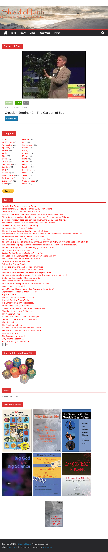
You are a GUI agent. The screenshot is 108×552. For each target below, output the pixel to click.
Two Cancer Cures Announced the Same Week (22, 269)
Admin (24, 107)
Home (13, 33)
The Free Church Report (12, 325)
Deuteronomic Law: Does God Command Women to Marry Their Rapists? (34, 220)
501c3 (4, 139)
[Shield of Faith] (5, 33)
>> (7, 344)
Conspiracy (7, 164)
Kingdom (26, 153)
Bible (4, 156)
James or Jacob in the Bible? (14, 286)
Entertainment (8, 175)
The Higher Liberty (10, 322)
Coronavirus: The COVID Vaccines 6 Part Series (22, 211)
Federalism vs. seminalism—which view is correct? (24, 236)
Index (57, 33)
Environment (7, 178)
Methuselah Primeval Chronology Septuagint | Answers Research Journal (34, 275)
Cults (4, 170)
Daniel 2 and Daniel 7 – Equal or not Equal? (21, 316)
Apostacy (6, 147)
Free (24, 142)
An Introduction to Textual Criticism (17, 228)
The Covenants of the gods (14, 336)
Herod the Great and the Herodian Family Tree (22, 267)
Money (25, 156)
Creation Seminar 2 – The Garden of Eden (35, 112)
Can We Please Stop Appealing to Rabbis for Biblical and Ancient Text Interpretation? (39, 244)
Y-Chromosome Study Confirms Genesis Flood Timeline (26, 239)
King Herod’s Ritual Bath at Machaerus (19, 280)
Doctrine (6, 172)
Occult (25, 161)
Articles (5, 150)
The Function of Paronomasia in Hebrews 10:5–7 (23, 258)
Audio (4, 153)
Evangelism (7, 181)
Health (25, 147)
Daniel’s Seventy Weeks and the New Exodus (21, 327)
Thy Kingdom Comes (11, 314)
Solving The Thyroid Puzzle (14, 264)
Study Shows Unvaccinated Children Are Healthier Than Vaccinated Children (36, 217)
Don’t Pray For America (12, 333)
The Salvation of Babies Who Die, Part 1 (19, 297)
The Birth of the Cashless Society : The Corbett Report (25, 231)
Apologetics (7, 145)
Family (5, 183)
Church (5, 161)
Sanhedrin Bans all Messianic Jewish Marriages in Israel (26, 272)
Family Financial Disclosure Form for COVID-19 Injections (27, 209)
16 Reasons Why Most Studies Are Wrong (20, 225)
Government (27, 145)
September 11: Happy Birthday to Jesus (19, 291)
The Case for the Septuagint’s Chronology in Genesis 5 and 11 (29, 256)
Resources (45, 33)
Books (4, 158)
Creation (9, 103)
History (25, 150)
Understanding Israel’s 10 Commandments (21, 278)
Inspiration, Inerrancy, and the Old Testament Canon (25, 283)
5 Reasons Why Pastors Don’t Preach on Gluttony (23, 308)
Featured (26, 139)
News (23, 33)
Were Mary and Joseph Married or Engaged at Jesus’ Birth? (28, 247)
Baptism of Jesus (9, 294)
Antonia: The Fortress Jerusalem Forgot (19, 206)
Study (24, 178)
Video (32, 33)
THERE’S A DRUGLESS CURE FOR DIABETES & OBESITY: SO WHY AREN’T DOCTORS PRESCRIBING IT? (45, 242)
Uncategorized (28, 181)
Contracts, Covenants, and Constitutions (20, 319)
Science (18, 103)
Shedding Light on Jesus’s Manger (17, 311)
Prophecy (26, 167)
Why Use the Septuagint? (13, 338)
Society (25, 175)
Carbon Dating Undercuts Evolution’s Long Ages (23, 253)
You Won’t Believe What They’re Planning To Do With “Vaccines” (30, 222)
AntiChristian (8, 142)
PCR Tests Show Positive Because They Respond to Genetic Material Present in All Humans (42, 233)
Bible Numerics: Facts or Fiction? (16, 250)
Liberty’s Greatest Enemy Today (16, 300)
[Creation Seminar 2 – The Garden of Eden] (54, 74)
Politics (25, 164)
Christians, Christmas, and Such (16, 261)
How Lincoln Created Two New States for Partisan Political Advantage (32, 214)
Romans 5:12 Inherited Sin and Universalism (21, 330)
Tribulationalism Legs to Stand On (17, 305)
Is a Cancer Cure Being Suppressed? (18, 303)
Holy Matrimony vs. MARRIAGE (15, 341)
